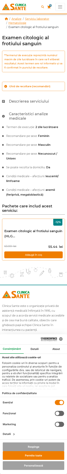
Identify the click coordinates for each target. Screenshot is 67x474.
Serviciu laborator (37, 18)
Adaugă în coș (33, 254)
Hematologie (17, 23)
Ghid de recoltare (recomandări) (29, 86)
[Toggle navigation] (60, 7)
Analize (16, 18)
